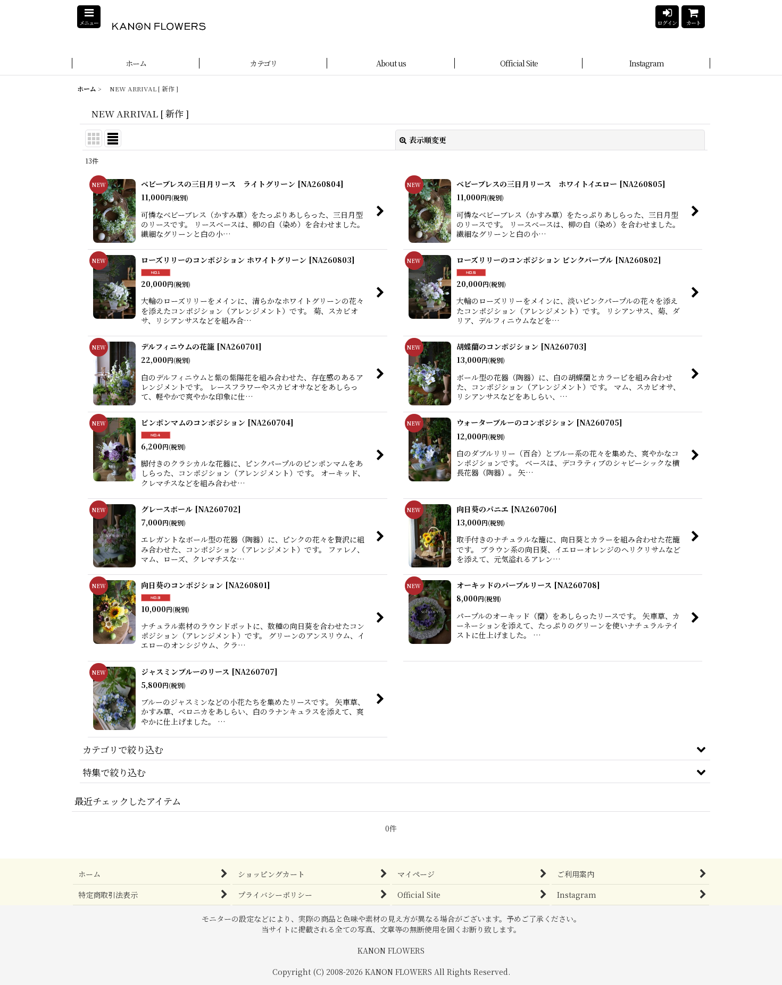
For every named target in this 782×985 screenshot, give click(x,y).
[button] (89, 16)
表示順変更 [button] (427, 139)
